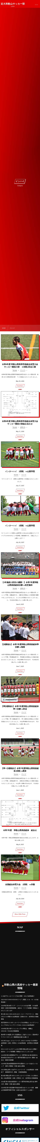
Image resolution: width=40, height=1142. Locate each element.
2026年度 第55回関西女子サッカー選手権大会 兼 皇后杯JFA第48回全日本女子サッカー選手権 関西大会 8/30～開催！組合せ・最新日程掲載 (19, 1057)
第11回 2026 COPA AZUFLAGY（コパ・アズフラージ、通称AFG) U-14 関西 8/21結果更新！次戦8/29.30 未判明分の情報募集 (20, 1016)
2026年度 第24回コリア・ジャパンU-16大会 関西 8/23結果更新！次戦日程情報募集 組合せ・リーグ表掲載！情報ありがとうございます (20, 1008)
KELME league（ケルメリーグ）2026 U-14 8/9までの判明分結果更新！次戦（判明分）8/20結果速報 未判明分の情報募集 (19, 1043)
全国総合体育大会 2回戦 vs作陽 (20, 884)
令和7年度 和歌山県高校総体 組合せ (20, 830)
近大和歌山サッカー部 (13, 4)
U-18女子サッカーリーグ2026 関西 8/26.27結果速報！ (18, 996)
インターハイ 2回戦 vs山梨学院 (20, 471)
